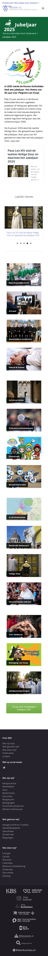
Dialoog (6, 875)
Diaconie (6, 859)
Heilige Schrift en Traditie (15, 824)
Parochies (7, 796)
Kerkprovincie (9, 783)
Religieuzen (8, 799)
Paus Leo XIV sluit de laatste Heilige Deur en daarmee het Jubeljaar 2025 (23, 234)
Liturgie (6, 853)
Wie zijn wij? (8, 743)
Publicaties (8, 753)
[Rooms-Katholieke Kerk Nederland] (20, 8)
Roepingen (7, 837)
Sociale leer (8, 834)
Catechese (7, 862)
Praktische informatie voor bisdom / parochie (20, 4)
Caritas (6, 856)
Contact (6, 756)
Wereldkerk (8, 786)
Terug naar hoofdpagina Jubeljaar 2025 (24, 708)
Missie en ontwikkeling (13, 866)
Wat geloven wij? (10, 746)
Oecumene (7, 872)
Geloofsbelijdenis (11, 827)
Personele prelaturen (13, 805)
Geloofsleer (8, 831)
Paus (4, 789)
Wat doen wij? (9, 749)
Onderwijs (7, 869)
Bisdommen (8, 793)
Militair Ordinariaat (12, 809)
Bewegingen (8, 802)
